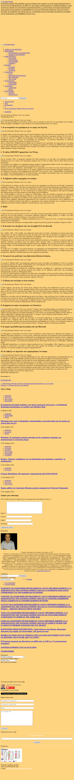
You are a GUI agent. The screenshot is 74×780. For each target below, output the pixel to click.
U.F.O (10, 74)
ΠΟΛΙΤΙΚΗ (12, 58)
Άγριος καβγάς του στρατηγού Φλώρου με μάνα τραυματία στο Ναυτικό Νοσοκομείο (34, 488)
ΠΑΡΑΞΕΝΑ (9, 72)
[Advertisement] (37, 29)
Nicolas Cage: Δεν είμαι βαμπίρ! (15, 385)
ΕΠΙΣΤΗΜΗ (12, 82)
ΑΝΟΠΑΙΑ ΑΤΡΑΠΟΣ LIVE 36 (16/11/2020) (18, 647)
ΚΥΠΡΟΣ (11, 68)
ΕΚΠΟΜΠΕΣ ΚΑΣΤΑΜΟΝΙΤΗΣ (19, 53)
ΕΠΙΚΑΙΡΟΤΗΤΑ (10, 56)
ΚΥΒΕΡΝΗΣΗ (13, 62)
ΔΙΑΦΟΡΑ (11, 63)
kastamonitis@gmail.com (43, 571)
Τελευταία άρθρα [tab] (10, 583)
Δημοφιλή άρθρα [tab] (10, 584)
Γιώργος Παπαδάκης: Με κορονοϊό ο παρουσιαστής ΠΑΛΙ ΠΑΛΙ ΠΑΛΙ (29, 474)
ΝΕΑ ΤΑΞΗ (12, 79)
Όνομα (3, 516)
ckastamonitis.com (12, 768)
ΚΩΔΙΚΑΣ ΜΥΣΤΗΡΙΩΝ (16, 55)
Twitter (9, 380)
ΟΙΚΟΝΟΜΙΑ (13, 60)
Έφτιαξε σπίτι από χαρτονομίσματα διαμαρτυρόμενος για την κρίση (27, 383)
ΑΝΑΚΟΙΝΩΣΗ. (7, 651)
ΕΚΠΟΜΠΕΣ (9, 51)
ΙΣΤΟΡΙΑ (11, 93)
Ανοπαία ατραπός (25, 768)
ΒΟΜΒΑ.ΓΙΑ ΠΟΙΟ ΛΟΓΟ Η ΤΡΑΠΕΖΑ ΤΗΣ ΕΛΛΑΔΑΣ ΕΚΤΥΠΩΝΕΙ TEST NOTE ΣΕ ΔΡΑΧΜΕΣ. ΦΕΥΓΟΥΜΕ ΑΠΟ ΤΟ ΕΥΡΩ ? (35, 636)
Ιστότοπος (4, 524)
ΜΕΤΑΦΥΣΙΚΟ (13, 77)
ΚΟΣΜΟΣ (8, 65)
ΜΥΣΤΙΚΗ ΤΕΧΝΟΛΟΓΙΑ (17, 75)
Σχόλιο (3, 513)
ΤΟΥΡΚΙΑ (11, 70)
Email (3, 520)
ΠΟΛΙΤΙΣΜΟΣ (9, 91)
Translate (29, 579)
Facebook (4, 380)
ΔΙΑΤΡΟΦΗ (8, 86)
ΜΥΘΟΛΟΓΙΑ (13, 95)
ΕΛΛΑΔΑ (11, 67)
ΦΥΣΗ (10, 89)
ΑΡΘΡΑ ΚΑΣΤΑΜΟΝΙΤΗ (13, 49)
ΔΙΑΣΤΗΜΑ (12, 84)
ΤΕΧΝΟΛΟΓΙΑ (10, 81)
